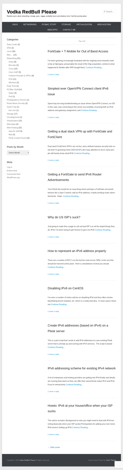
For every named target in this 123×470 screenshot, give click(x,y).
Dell (10, 96)
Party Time (11, 86)
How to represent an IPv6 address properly (77, 251)
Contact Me (69, 30)
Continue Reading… (94, 67)
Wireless (12, 83)
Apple (11, 93)
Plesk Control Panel (17, 138)
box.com (12, 110)
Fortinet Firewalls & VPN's (20, 76)
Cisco (11, 69)
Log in (9, 167)
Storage (66, 24)
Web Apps (52, 30)
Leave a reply (54, 74)
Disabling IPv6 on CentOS (65, 288)
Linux (15, 24)
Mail (10, 135)
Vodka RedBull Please (32, 11)
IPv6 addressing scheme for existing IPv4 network (82, 368)
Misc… (10, 55)
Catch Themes (111, 460)
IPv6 (10, 79)
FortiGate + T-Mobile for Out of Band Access (78, 51)
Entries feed (12, 171)
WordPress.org (13, 177)
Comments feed (13, 174)
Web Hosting (104, 24)
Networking (30, 24)
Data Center (12, 44)
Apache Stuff (14, 131)
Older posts (54, 447)
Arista (11, 62)
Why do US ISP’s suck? (64, 217)
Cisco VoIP (13, 72)
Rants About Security (16, 103)
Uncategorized (13, 117)
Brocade (12, 65)
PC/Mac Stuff (49, 24)
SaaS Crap (11, 107)
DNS (9, 48)
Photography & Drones (16, 100)
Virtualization (84, 24)
